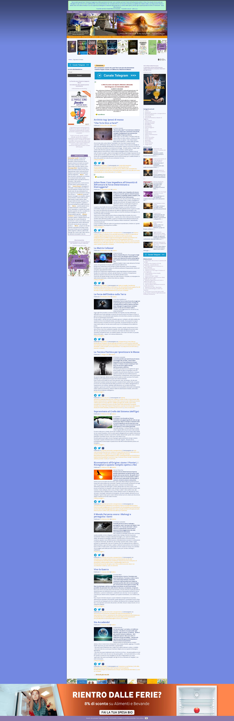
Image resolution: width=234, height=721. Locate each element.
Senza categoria (149, 138)
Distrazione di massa (112, 236)
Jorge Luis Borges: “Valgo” (151, 276)
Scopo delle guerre (104, 242)
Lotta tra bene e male (110, 562)
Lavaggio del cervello (122, 402)
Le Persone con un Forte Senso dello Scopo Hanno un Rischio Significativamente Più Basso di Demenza (154, 293)
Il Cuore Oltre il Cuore (150, 283)
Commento (118, 172)
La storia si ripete (106, 615)
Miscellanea (104, 165)
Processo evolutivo (104, 290)
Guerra (102, 237)
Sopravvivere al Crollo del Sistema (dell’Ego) (116, 411)
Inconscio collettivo (129, 401)
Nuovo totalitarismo (102, 404)
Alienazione (97, 613)
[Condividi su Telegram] (95, 164)
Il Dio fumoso (136, 37)
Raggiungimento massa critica (114, 509)
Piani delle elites (122, 241)
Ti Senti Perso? (148, 274)
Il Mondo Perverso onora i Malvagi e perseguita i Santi (112, 515)
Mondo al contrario (104, 172)
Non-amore (110, 346)
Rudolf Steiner (86, 37)
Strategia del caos (124, 242)
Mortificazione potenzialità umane (118, 617)
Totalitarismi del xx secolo (116, 407)
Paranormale (148, 126)
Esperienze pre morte (74, 37)
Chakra (147, 110)
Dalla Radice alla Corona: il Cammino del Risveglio (154, 261)
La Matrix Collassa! (103, 248)
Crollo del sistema (122, 287)
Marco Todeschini (126, 37)
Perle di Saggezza (149, 127)
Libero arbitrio (101, 562)
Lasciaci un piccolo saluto (93, 12)
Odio (129, 617)
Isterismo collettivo (112, 402)
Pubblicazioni (148, 133)
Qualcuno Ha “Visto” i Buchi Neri (153, 287)
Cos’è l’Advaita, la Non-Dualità (152, 273)
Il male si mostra (103, 454)
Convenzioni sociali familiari (125, 666)
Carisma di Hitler (123, 399)
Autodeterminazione (99, 505)
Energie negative (131, 287)
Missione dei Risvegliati (122, 507)
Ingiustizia (120, 170)
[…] (157, 156)
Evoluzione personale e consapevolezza (111, 232)
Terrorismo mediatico (103, 407)
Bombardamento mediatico (111, 399)
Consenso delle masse (117, 401)
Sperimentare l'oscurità (119, 346)
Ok (146, 718)
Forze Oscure (104, 289)
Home (70, 12)
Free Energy (148, 116)
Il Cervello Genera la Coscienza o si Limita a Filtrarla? (153, 266)
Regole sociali (105, 669)
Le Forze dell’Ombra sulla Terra (110, 294)
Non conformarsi (102, 346)
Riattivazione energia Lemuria (116, 669)
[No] (232, 718)
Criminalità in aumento (117, 167)
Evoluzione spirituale (109, 613)
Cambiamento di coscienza (112, 505)
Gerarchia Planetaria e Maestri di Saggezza (152, 118)
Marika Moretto (121, 289)
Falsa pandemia (113, 560)
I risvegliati (104, 507)
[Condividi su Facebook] (102, 164)
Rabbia (106, 457)
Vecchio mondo (103, 459)
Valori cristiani (102, 565)
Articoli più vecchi (101, 675)
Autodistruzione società (100, 559)
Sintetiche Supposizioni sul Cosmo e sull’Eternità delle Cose (153, 280)
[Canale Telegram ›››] (117, 79)
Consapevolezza (122, 341)
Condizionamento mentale (104, 401)
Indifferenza (108, 237)
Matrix (126, 289)
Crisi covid (99, 507)
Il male (119, 560)
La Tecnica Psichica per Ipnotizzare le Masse (116, 352)
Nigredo (125, 455)
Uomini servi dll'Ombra (131, 346)
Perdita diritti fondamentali (104, 618)
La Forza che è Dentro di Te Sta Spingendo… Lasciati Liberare (152, 264)
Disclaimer (117, 12)
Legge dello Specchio (121, 454)
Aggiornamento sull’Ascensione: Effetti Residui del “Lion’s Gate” (154, 278)
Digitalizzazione (103, 236)
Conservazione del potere (104, 167)
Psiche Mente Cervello (150, 131)
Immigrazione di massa (111, 170)
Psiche (146, 130)
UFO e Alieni (148, 141)
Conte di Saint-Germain (105, 37)
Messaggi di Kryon (149, 123)
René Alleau (113, 406)
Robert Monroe (117, 37)
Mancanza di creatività (103, 617)
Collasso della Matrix (111, 287)
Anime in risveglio (123, 285)
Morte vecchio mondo (117, 455)
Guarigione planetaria (102, 345)
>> (163, 59)
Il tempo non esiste (150, 122)
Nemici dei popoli (102, 241)
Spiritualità (103, 285)
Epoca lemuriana (101, 668)
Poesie (146, 129)
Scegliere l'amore (115, 618)
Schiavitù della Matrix (130, 669)
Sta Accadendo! (102, 622)
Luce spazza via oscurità (123, 345)
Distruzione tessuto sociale (108, 169)
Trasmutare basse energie (124, 457)
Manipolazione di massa (116, 239)
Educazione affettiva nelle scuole (123, 169)
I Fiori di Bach (148, 120)
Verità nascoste (105, 397)
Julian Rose (122, 237)
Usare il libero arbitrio (117, 564)
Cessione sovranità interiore (126, 505)
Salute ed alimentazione (151, 134)
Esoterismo (148, 112)
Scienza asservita (121, 406)
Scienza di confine (149, 137)
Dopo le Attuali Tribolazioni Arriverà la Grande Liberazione (154, 285)
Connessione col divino (123, 234)
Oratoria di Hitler (112, 404)
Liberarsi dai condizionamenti (118, 615)
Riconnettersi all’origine (128, 509)
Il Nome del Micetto (150, 269)
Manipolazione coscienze (103, 239)
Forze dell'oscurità (123, 236)
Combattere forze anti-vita (110, 234)
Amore (102, 613)
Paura (102, 457)
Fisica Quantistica (149, 115)
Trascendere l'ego (112, 457)
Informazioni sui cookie (107, 12)
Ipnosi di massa (127, 170)
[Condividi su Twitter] (99, 164)
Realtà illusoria (112, 290)
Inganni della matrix (111, 668)
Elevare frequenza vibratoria (105, 343)
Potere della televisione (123, 404)
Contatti (83, 12)
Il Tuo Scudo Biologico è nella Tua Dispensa (152, 289)
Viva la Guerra (101, 569)
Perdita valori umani (112, 241)
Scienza (147, 136)
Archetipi (101, 399)
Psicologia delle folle (104, 406)
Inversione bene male (126, 560)
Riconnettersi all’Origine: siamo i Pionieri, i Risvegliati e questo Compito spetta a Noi (116, 463)
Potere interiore (102, 509)
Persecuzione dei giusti (105, 564)
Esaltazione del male (103, 560)
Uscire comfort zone (104, 510)
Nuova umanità (132, 455)
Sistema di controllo (115, 242)
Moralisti (111, 172)
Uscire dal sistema (114, 510)
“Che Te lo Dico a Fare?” (106, 123)
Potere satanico (131, 241)
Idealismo (102, 170)
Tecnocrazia (133, 242)
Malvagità (119, 562)
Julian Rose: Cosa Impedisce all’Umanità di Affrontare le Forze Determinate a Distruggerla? (115, 184)
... (79, 115)
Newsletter (76, 12)
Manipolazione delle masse (104, 455)
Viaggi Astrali (148, 144)
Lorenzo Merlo (130, 615)
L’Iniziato (94, 37)
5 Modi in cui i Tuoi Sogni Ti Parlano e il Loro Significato (154, 271)
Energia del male (117, 343)
